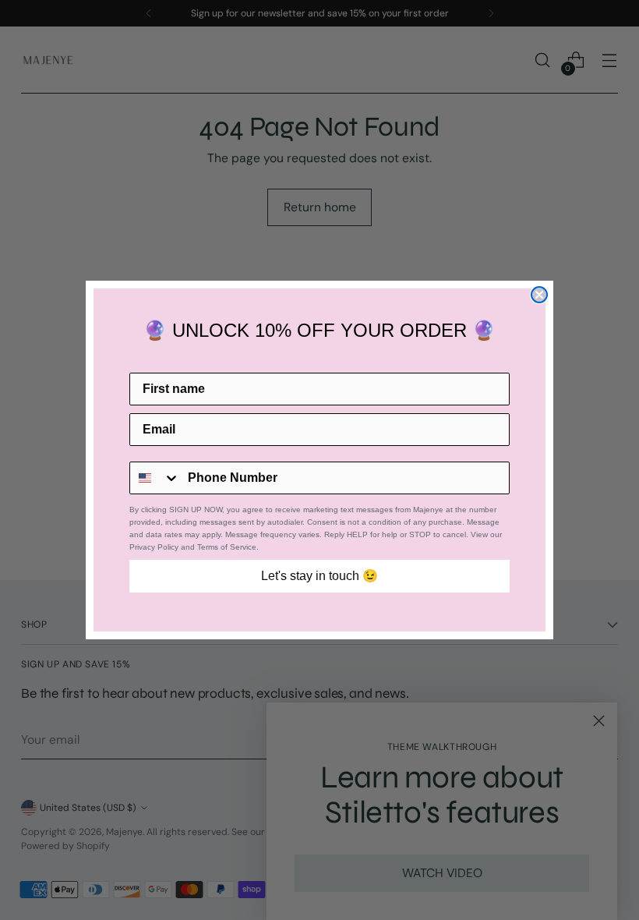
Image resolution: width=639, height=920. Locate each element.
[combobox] (155, 478)
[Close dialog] (539, 295)
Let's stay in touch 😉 (319, 575)
